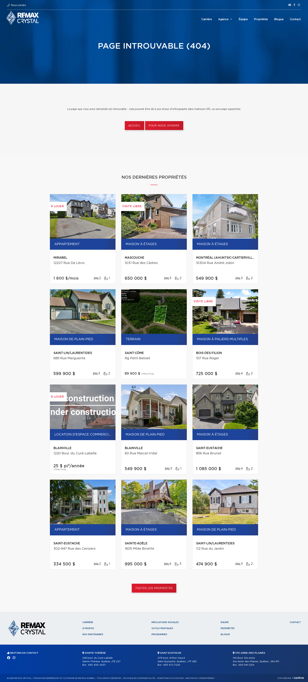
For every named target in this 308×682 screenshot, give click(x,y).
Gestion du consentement (200, 678)
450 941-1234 (246, 665)
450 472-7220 (171, 665)
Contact (295, 19)
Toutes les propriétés (154, 588)
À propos (88, 628)
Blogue (279, 19)
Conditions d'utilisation (170, 678)
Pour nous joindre (164, 126)
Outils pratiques (162, 628)
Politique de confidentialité (139, 678)
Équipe (243, 19)
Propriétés (261, 19)
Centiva (298, 678)
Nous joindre (18, 5)
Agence (223, 19)
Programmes (159, 634)
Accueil (134, 126)
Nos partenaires (92, 634)
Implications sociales (165, 622)
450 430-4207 (97, 665)
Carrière (206, 19)
